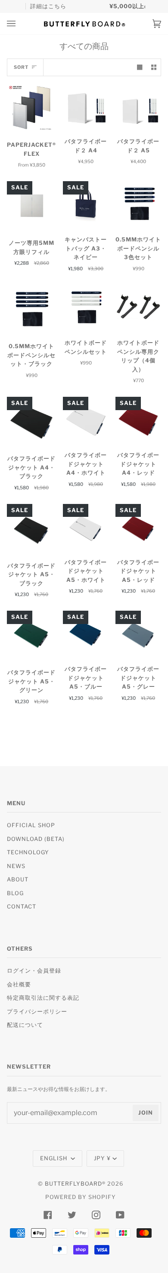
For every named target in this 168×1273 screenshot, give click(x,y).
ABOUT (17, 879)
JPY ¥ (102, 1158)
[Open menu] (20, 23)
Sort (21, 67)
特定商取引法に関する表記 (43, 998)
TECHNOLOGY (28, 852)
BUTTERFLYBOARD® (75, 1183)
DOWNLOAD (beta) (36, 839)
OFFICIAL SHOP (31, 825)
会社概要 (19, 984)
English (54, 1158)
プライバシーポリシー (37, 1011)
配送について (25, 1025)
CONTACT (21, 906)
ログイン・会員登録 (34, 970)
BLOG (15, 893)
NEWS (16, 866)
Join (145, 1112)
